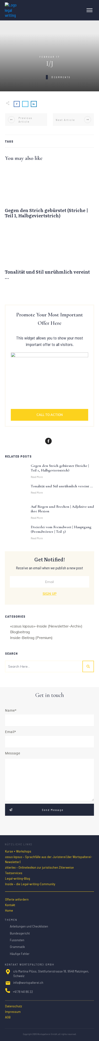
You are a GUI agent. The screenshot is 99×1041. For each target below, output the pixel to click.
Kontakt (10, 905)
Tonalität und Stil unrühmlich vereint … (49, 256)
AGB (8, 1017)
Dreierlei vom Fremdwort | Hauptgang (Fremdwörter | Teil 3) (61, 529)
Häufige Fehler (20, 954)
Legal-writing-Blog (17, 878)
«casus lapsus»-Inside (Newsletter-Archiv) (46, 626)
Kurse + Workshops (18, 851)
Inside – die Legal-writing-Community (30, 884)
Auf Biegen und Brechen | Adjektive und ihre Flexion (62, 509)
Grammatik (17, 947)
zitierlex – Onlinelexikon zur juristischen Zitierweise (39, 867)
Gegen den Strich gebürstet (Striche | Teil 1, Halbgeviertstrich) (49, 194)
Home (9, 910)
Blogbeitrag (20, 632)
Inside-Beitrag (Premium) (31, 637)
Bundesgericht (20, 933)
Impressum (13, 1012)
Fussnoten (17, 940)
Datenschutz (13, 1006)
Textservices (13, 873)
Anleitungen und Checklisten (29, 926)
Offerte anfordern (17, 899)
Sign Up (49, 593)
